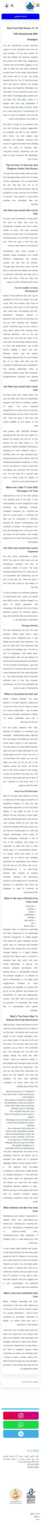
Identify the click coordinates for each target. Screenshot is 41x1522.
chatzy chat (29, 458)
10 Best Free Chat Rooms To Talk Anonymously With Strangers (22, 34)
